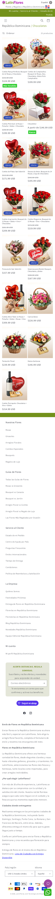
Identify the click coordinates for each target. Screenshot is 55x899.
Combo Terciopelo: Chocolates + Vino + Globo (14, 404)
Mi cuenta (13, 11)
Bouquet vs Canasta (15, 492)
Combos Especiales (14, 449)
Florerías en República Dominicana (22, 610)
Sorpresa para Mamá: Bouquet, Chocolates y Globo (40, 270)
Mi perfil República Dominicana (20, 653)
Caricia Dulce (33, 317)
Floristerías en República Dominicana (23, 617)
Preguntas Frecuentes (16, 548)
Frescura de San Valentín (11, 269)
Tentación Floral (8, 361)
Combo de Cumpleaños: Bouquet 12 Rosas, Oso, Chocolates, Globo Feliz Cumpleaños (37, 75)
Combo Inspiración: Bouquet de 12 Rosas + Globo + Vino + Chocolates (14, 221)
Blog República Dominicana (18, 623)
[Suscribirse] (44, 683)
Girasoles (10, 436)
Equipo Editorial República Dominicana (23, 636)
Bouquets (10, 455)
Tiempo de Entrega (14, 561)
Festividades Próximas (16, 597)
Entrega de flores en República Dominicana (25, 604)
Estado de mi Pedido (15, 535)
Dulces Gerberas (34, 361)
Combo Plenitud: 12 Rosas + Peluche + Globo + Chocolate (13, 125)
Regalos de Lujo (13, 461)
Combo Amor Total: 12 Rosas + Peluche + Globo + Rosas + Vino (14, 318)
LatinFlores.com (22, 894)
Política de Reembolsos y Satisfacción (23, 573)
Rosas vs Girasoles (14, 486)
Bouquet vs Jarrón (14, 498)
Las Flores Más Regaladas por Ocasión (23, 517)
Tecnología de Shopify (36, 894)
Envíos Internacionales (16, 554)
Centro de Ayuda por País (17, 541)
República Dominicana (16, 26)
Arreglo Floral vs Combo (17, 505)
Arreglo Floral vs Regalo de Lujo (20, 511)
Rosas (8, 430)
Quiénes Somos (13, 591)
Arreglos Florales (13, 442)
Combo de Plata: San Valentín (13, 171)
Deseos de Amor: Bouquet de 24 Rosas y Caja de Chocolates (40, 172)
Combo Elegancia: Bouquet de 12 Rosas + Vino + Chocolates (39, 220)
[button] (6, 20)
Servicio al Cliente (29, 11)
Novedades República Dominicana (21, 629)
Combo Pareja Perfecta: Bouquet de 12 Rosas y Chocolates (14, 73)
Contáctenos (11, 567)
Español (44, 2)
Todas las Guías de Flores (17, 479)
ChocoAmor (32, 124)
